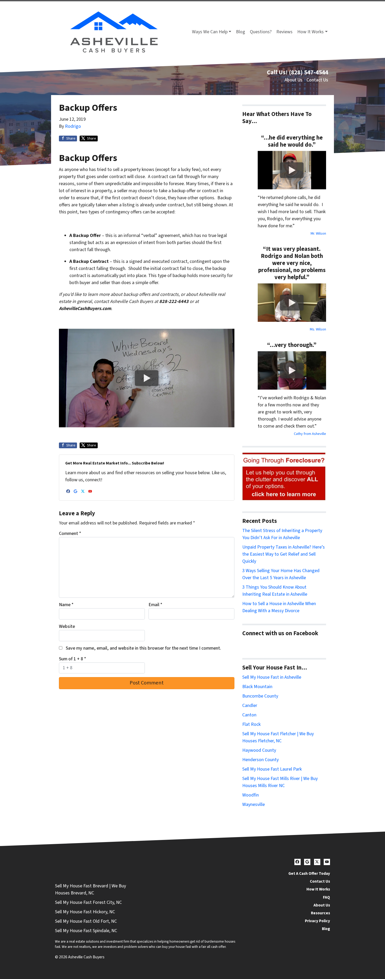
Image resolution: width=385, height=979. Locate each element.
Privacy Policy (317, 921)
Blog (240, 32)
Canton (249, 715)
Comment (70, 533)
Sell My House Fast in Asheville (271, 677)
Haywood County (259, 750)
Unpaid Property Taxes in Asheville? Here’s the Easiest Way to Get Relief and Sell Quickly (283, 554)
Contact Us (317, 80)
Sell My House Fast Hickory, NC (85, 912)
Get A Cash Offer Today (309, 873)
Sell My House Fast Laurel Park (272, 769)
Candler (249, 705)
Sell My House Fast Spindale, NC (86, 930)
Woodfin (250, 795)
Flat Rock (251, 724)
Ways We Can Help (210, 32)
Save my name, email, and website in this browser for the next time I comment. (143, 648)
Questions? (261, 32)
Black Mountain (257, 686)
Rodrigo (73, 126)
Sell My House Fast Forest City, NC (88, 902)
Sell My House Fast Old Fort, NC (86, 921)
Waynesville (253, 804)
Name (66, 604)
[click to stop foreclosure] (284, 476)
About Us (293, 80)
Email (155, 604)
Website (67, 626)
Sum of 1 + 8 (72, 659)
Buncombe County (260, 696)
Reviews (284, 32)
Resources (320, 913)
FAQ (326, 897)
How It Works (310, 32)
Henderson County (260, 759)
